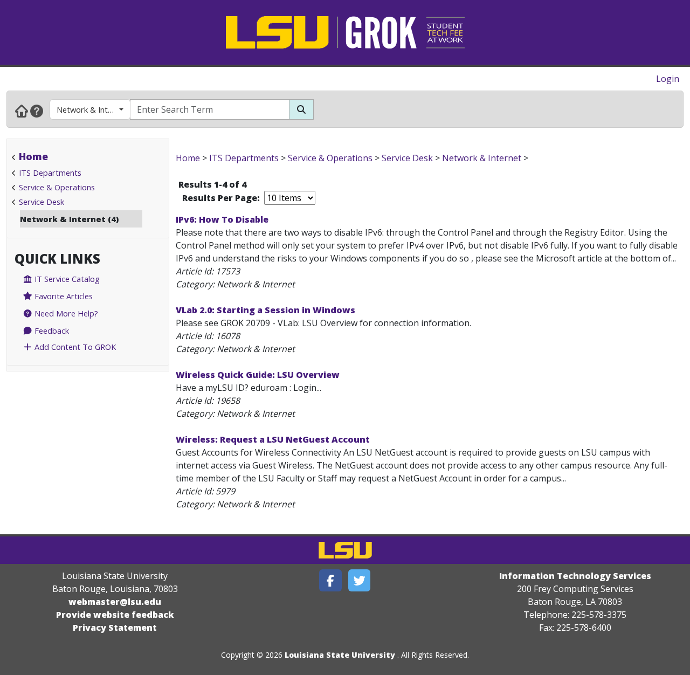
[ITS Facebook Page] (330, 580)
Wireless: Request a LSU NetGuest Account (273, 439)
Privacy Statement (115, 627)
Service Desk (41, 201)
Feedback (50, 330)
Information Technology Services (575, 576)
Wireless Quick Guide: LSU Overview (258, 375)
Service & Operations (57, 187)
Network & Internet (92, 109)
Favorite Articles (62, 296)
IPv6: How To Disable (222, 219)
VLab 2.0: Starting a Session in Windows (265, 310)
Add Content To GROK (74, 346)
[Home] (21, 110)
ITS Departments (50, 172)
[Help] (36, 110)
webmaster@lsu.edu (114, 602)
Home (33, 156)
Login (667, 79)
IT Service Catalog (66, 278)
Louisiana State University (340, 655)
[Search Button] (301, 109)
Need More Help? (65, 313)
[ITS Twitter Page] (359, 580)
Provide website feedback (115, 615)
